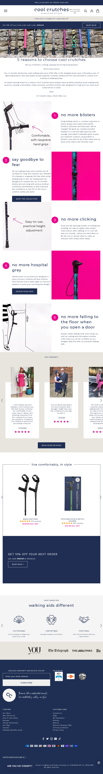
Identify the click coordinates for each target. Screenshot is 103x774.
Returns (56, 723)
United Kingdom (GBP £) (14, 757)
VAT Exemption (59, 718)
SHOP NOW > (18, 564)
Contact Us (57, 713)
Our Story (7, 713)
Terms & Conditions (60, 728)
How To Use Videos (10, 718)
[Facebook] (43, 739)
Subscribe (26, 683)
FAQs (55, 716)
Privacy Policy (58, 730)
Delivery (56, 720)
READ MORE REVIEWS (51, 445)
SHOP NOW (91, 25)
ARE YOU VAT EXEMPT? (19, 766)
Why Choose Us (9, 716)
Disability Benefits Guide (12, 730)
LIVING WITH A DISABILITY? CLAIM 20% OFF (51, 19)
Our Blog (6, 725)
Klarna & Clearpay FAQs (62, 725)
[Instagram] (51, 739)
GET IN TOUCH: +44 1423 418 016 (74, 11)
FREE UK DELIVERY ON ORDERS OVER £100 (51, 2)
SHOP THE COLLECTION (26, 199)
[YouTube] (55, 739)
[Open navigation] (5, 11)
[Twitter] (47, 739)
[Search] (85, 10)
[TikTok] (59, 739)
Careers (6, 728)
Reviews (6, 720)
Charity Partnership (10, 723)
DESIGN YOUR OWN (24, 291)
